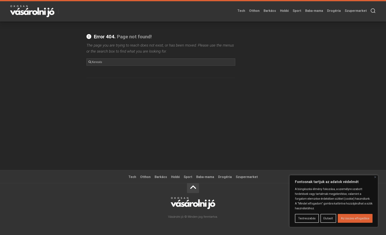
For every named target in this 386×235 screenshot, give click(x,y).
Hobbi (284, 11)
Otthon (254, 11)
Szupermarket (356, 11)
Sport (297, 11)
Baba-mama (314, 11)
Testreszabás (307, 218)
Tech (241, 11)
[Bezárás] (375, 177)
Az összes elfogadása (355, 218)
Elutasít (328, 218)
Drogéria (334, 11)
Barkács (270, 11)
